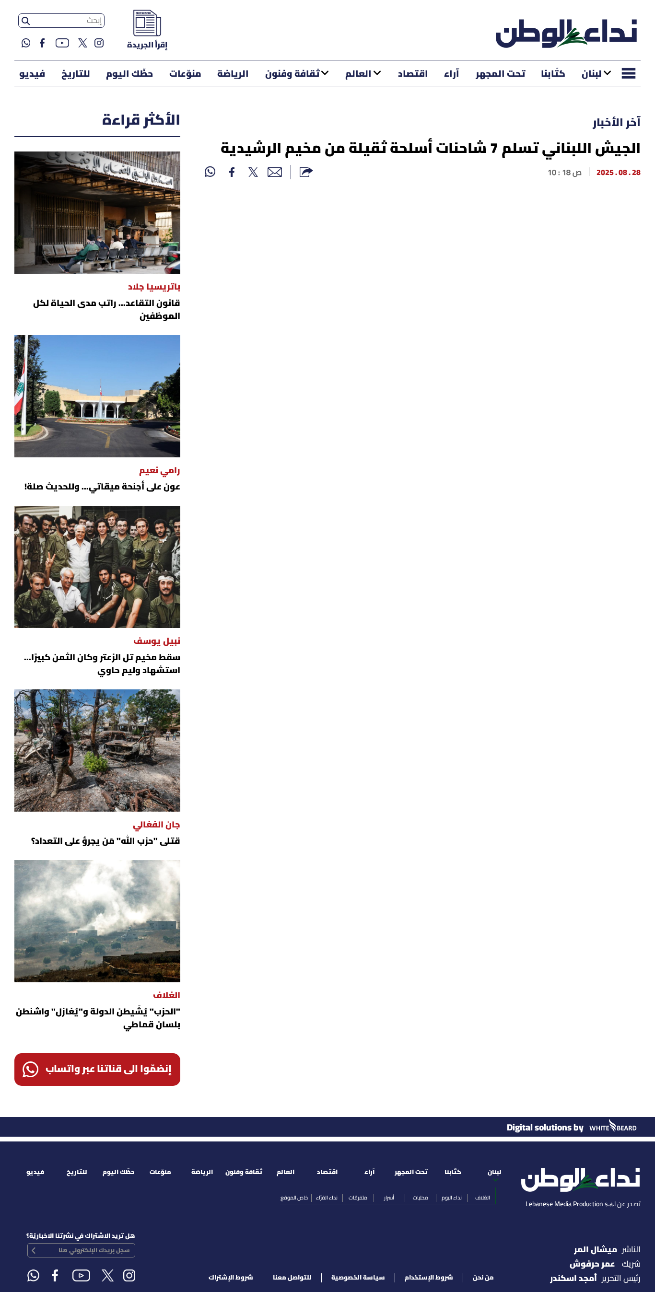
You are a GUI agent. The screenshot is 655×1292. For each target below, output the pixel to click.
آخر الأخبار (617, 123)
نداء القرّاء (327, 1198)
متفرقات (358, 1198)
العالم (358, 74)
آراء (451, 74)
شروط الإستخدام (429, 1277)
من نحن (483, 1277)
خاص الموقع (294, 1198)
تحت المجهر (500, 74)
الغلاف (482, 1198)
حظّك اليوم (129, 74)
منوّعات (185, 74)
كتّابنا (553, 74)
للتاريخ (75, 74)
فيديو (32, 74)
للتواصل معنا (292, 1277)
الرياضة (233, 74)
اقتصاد (413, 74)
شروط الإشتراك (231, 1277)
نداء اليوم (452, 1198)
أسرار (389, 1198)
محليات (420, 1198)
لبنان (592, 74)
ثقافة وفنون (292, 74)
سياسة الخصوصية (358, 1277)
